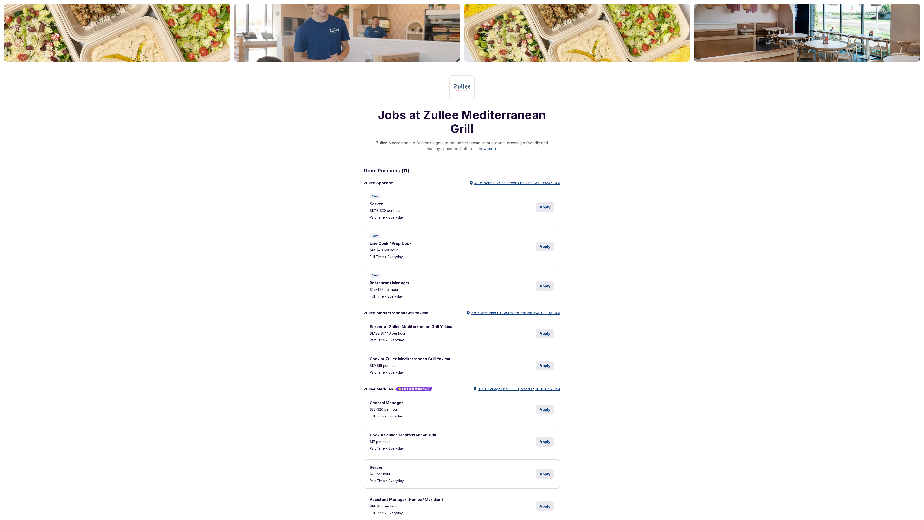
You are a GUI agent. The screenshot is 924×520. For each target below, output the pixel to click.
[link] (487, 148)
